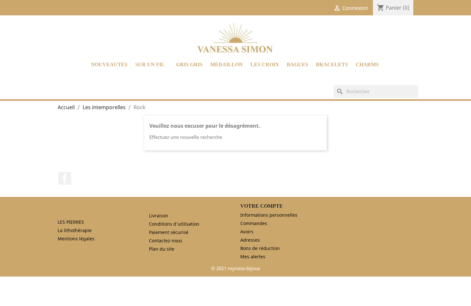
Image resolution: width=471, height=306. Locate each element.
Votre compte (261, 206)
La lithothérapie (75, 230)
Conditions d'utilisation (174, 224)
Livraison (158, 216)
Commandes (253, 223)
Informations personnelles (268, 215)
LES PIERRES (71, 222)
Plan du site (161, 249)
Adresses (250, 240)
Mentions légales (76, 239)
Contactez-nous (165, 241)
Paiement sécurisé (168, 232)
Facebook (64, 178)
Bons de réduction (260, 248)
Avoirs (246, 232)
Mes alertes (252, 257)
